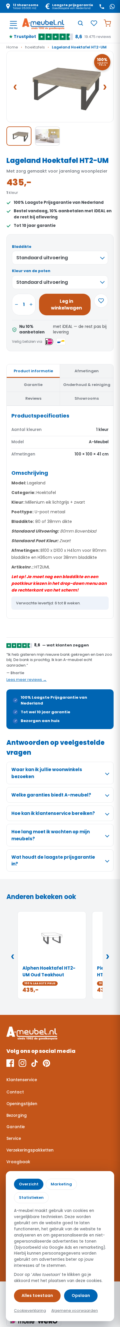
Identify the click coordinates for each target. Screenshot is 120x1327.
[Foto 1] (18, 136)
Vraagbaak (18, 1162)
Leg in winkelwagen (66, 304)
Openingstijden (21, 1104)
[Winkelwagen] (107, 23)
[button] (60, 86)
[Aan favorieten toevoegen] (101, 301)
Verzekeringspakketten (30, 1150)
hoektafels (35, 47)
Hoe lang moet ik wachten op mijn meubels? (50, 835)
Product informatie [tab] (33, 371)
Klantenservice (21, 1080)
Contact (15, 1092)
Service (13, 1138)
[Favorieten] (93, 23)
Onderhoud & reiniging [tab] (86, 384)
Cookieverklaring (30, 1310)
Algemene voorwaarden (74, 1310)
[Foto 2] (47, 136)
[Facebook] (10, 1063)
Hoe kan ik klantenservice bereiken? (53, 813)
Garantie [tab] (33, 384)
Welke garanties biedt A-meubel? (51, 795)
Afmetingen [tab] (87, 371)
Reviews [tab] (33, 398)
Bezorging (16, 1115)
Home (12, 47)
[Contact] (101, 6)
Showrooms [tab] (87, 398)
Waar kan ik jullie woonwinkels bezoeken (46, 772)
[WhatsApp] (112, 6)
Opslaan (81, 1295)
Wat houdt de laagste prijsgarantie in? (53, 860)
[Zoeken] (80, 23)
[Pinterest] (46, 1063)
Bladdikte (21, 246)
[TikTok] (34, 1063)
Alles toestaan (37, 1295)
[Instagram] (22, 1063)
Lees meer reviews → (26, 679)
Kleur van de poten (31, 270)
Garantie (15, 1127)
